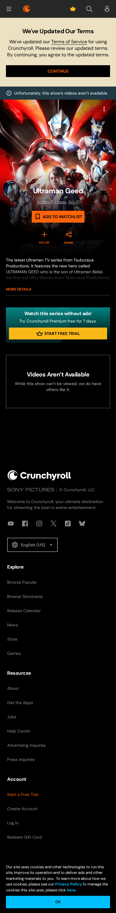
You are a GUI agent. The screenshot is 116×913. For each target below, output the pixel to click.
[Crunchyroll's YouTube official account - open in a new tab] (11, 523)
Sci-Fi (73, 202)
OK (58, 901)
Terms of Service (69, 42)
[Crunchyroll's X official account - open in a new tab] (53, 523)
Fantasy (58, 202)
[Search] (89, 9)
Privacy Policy (68, 884)
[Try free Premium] (72, 9)
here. (71, 890)
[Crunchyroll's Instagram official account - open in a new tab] (39, 523)
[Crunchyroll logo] (27, 9)
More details (18, 289)
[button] (9, 9)
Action (43, 202)
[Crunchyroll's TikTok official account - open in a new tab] (68, 523)
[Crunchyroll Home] (39, 475)
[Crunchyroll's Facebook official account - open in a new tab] (25, 523)
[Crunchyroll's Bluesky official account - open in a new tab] (82, 523)
